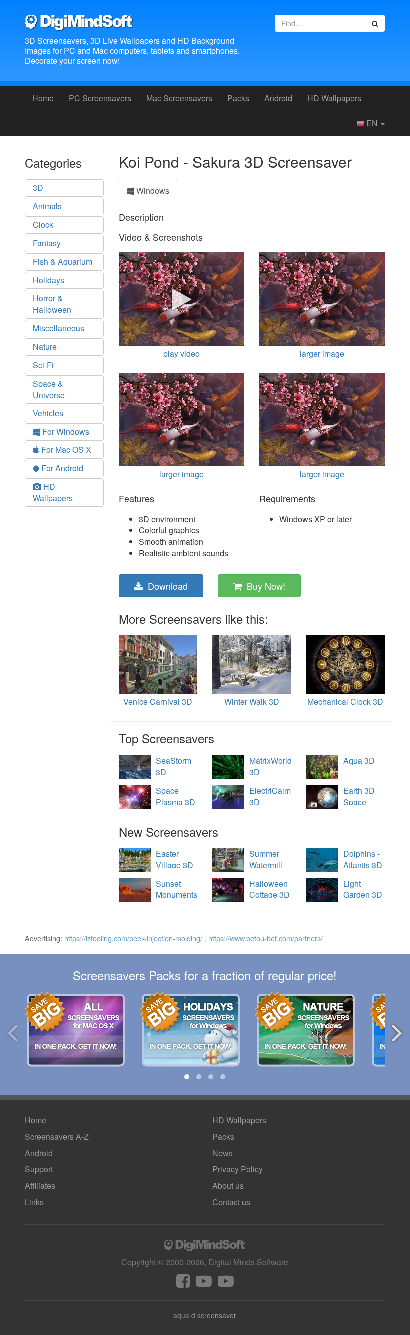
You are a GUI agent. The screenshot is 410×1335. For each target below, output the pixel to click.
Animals (47, 206)
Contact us (231, 1202)
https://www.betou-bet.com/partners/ (265, 938)
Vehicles (48, 413)
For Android (62, 468)
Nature (45, 346)
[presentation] (12, 1031)
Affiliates (40, 1185)
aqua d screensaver (205, 1315)
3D (38, 187)
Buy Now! (264, 585)
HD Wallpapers (335, 98)
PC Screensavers (100, 98)
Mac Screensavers (179, 98)
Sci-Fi (43, 365)
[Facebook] (183, 1283)
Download (165, 585)
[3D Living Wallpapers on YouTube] (226, 1283)
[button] (187, 1077)
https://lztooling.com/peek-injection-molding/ (133, 938)
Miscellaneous (58, 328)
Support (39, 1169)
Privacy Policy (237, 1169)
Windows (152, 190)
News (222, 1153)
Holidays (48, 280)
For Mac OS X (66, 449)
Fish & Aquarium (62, 261)
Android (278, 98)
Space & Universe (49, 389)
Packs (239, 98)
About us (228, 1185)
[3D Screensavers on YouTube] (204, 1283)
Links (34, 1202)
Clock (43, 224)
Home (43, 98)
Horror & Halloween (52, 303)
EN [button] (372, 123)
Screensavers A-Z (57, 1136)
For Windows (65, 431)
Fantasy (47, 243)
